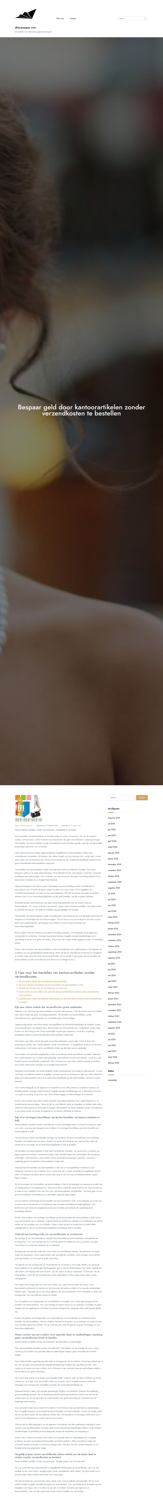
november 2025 (114, 870)
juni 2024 (112, 969)
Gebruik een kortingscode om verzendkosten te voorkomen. (43, 988)
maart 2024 (112, 987)
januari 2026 (113, 858)
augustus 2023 (114, 1028)
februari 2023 (113, 1063)
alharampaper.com (25, 27)
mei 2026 (112, 835)
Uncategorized (75, 825)
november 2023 (114, 1010)
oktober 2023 (113, 1016)
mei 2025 (112, 905)
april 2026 (112, 841)
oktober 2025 (113, 876)
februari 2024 (113, 992)
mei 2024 (112, 975)
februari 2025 (113, 922)
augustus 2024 (114, 957)
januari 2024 (113, 998)
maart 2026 (112, 847)
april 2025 (112, 911)
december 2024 (114, 934)
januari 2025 (113, 928)
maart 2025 (112, 917)
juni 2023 (112, 1039)
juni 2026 (112, 829)
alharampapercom (26, 825)
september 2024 (115, 952)
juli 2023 (111, 1033)
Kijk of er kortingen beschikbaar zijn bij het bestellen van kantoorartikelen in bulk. (51, 984)
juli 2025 (111, 893)
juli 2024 (111, 963)
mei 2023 (112, 1045)
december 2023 (114, 1004)
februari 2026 (113, 852)
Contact (73, 18)
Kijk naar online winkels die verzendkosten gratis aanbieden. (43, 981)
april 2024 (112, 981)
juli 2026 (111, 823)
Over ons (60, 18)
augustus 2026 (114, 817)
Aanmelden (112, 1080)
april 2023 (112, 1051)
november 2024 (114, 940)
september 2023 (115, 1022)
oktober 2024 (113, 946)
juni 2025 (112, 899)
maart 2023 (112, 1057)
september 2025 (115, 882)
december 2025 (114, 864)
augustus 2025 (114, 888)
